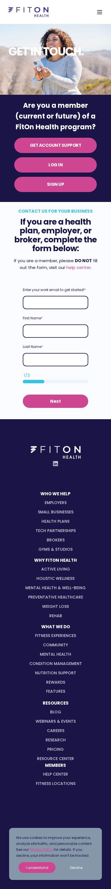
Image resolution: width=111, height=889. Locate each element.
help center (78, 267)
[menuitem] (56, 502)
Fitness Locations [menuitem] (55, 783)
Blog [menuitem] (55, 712)
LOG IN (55, 165)
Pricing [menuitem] (55, 749)
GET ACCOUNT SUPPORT (55, 145)
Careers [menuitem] (55, 730)
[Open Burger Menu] (99, 12)
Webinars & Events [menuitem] (56, 721)
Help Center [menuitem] (55, 774)
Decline (76, 867)
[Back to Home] (28, 12)
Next (55, 401)
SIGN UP (55, 184)
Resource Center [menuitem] (55, 758)
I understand (37, 867)
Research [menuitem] (56, 740)
